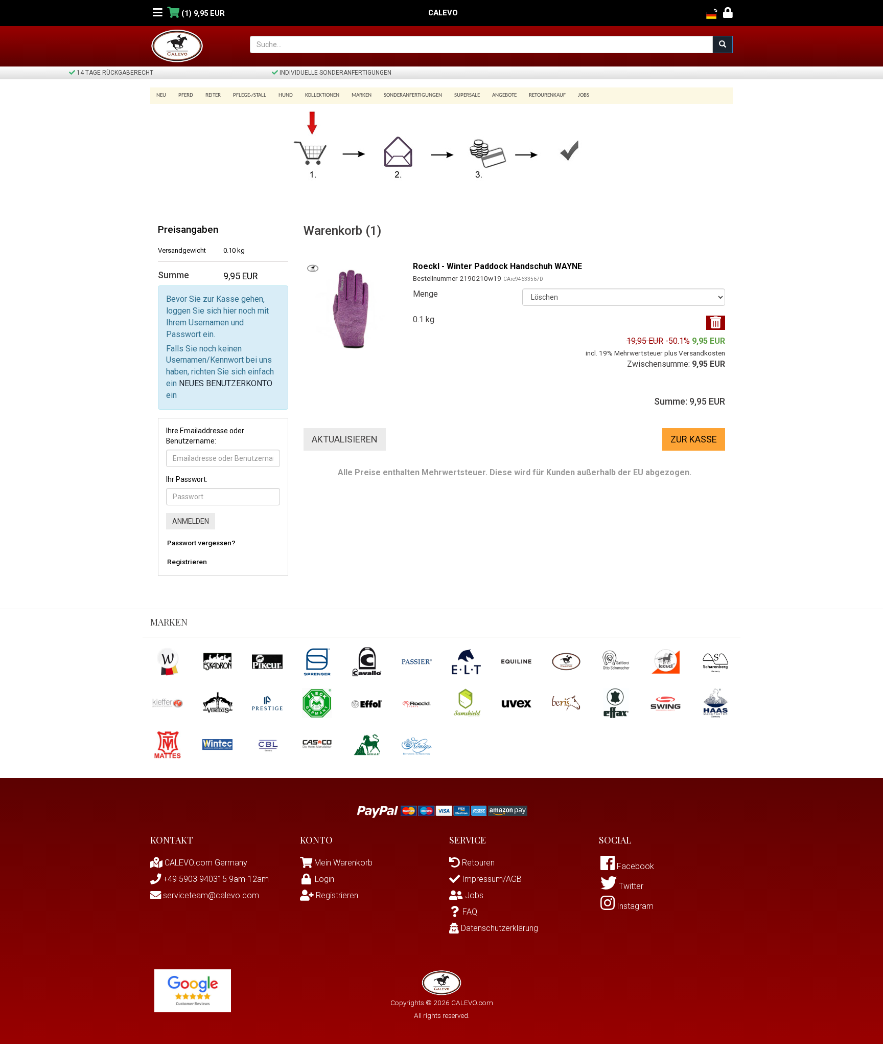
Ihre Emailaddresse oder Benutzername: (205, 436)
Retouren (477, 863)
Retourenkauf (547, 95)
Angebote (504, 95)
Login (324, 879)
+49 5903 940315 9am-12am (215, 879)
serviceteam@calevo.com (210, 895)
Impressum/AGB (491, 879)
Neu (161, 95)
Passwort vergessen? (201, 543)
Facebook (634, 866)
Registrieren (187, 562)
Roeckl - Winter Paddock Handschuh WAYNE (497, 266)
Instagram (634, 906)
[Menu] (157, 13)
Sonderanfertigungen (413, 95)
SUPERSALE (467, 95)
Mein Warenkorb (343, 863)
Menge (425, 294)
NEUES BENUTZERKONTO (225, 383)
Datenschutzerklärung (498, 928)
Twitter (630, 886)
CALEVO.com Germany (204, 863)
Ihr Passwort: (186, 479)
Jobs (583, 95)
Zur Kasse (693, 439)
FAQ (469, 912)
